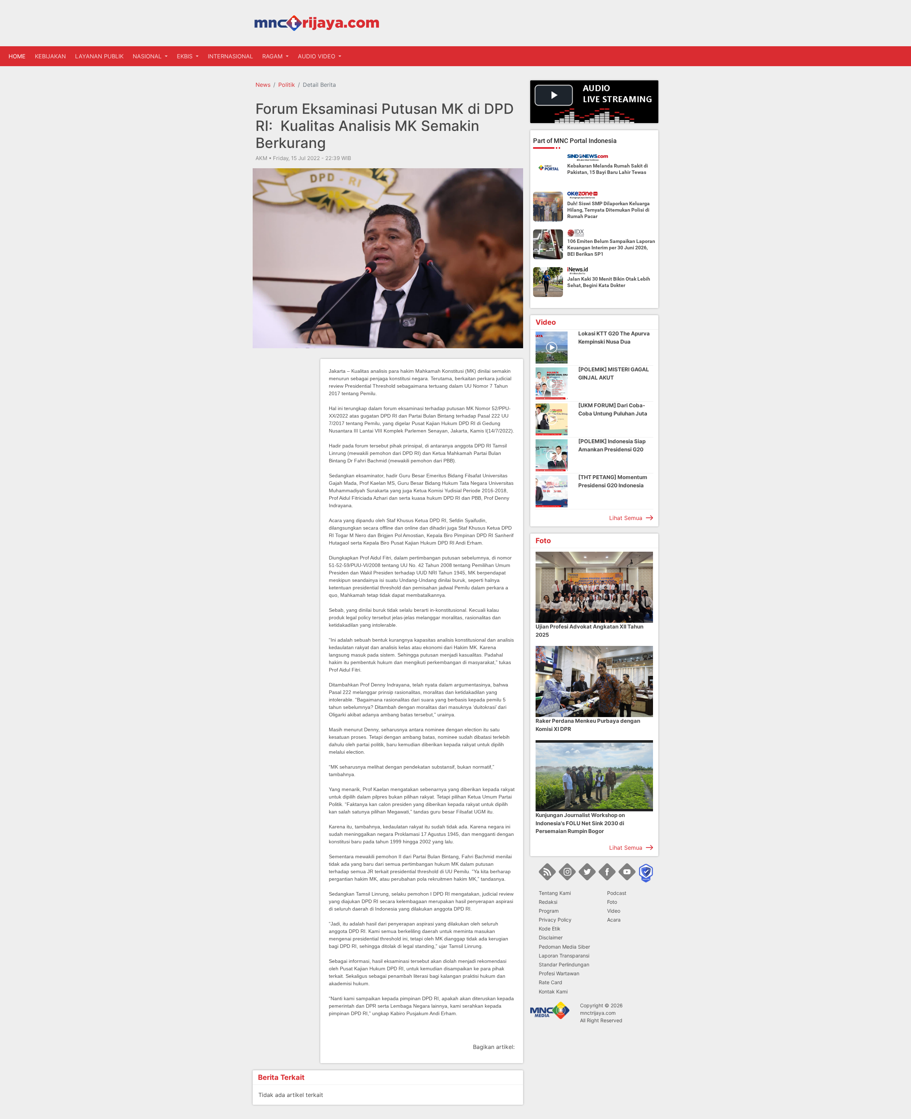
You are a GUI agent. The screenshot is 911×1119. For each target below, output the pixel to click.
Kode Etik (549, 929)
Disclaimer (551, 937)
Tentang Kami (555, 893)
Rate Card (550, 982)
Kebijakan (50, 56)
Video (613, 911)
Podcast (616, 893)
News (263, 84)
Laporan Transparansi (564, 956)
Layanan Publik (99, 56)
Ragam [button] (273, 56)
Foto (612, 902)
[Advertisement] (281, 465)
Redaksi (548, 902)
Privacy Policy (555, 920)
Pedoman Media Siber (564, 947)
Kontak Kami (553, 991)
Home (18, 56)
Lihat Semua (625, 517)
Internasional (230, 56)
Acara (614, 920)
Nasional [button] (148, 56)
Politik (286, 84)
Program (549, 911)
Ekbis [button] (185, 56)
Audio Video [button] (317, 56)
